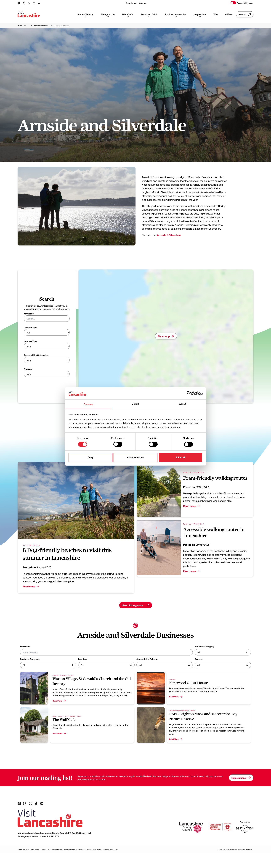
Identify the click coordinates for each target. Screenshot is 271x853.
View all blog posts (132, 605)
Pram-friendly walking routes (215, 478)
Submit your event (93, 849)
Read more (29, 586)
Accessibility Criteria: (147, 658)
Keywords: (25, 646)
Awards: (199, 658)
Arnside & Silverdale (169, 235)
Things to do (108, 14)
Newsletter (131, 3)
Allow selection (135, 457)
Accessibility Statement (74, 849)
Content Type (30, 327)
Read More (57, 700)
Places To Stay (85, 14)
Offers (228, 14)
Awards (28, 368)
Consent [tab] (88, 404)
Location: (82, 658)
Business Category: (204, 646)
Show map (164, 336)
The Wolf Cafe (64, 720)
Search (242, 14)
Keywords (29, 313)
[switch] (117, 444)
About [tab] (182, 403)
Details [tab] (135, 403)
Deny (90, 457)
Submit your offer (110, 849)
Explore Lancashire (175, 14)
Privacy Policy (23, 849)
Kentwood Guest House (188, 683)
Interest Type (30, 341)
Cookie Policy (56, 849)
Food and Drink (149, 14)
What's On (127, 14)
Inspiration (200, 14)
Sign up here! (238, 777)
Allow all (180, 457)
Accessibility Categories (36, 355)
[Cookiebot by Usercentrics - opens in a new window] (189, 393)
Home (20, 26)
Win (215, 14)
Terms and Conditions (40, 849)
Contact (143, 3)
